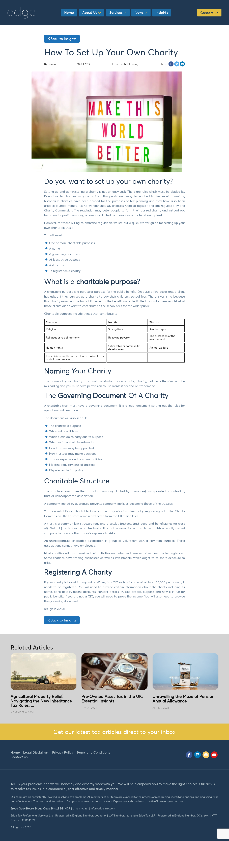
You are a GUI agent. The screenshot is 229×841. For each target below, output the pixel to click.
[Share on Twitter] (176, 63)
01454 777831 (81, 808)
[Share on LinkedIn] (182, 63)
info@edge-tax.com (103, 808)
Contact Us (19, 757)
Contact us (209, 12)
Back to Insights (63, 38)
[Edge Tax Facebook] (189, 754)
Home (69, 12)
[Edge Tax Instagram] (206, 754)
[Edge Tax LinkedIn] (197, 754)
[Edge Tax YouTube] (214, 754)
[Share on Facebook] (171, 63)
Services (116, 12)
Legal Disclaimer (36, 752)
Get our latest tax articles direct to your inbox (114, 732)
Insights (162, 12)
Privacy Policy (62, 752)
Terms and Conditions (93, 752)
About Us (89, 12)
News (139, 12)
